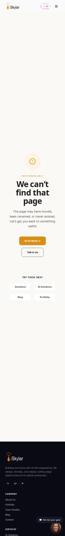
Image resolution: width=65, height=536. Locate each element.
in (8, 483)
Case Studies (12, 509)
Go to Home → (32, 240)
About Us (10, 499)
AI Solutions (45, 286)
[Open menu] (56, 6)
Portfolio (45, 297)
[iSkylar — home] (12, 6)
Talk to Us (32, 252)
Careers (9, 519)
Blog (20, 297)
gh (15, 483)
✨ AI (45, 6)
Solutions (20, 286)
